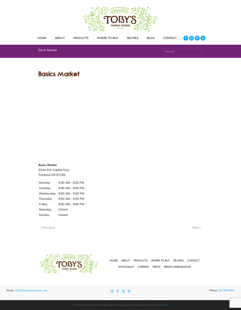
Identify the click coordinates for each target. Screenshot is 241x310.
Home (41, 38)
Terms (165, 305)
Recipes (132, 38)
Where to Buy (107, 38)
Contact (170, 38)
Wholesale (126, 267)
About (125, 260)
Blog (151, 38)
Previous (48, 227)
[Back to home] (120, 19)
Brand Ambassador (177, 267)
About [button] (60, 38)
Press (157, 267)
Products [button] (81, 38)
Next (195, 227)
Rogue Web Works (152, 305)
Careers (143, 267)
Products (141, 260)
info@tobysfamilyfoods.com (30, 290)
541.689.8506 (226, 290)
